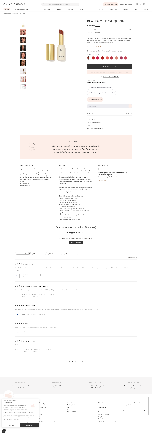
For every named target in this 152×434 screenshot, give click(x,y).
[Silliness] (111, 58)
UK (10, 431)
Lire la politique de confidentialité (11, 419)
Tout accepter (29, 425)
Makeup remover (103, 405)
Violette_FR (91, 17)
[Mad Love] (93, 58)
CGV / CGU (116, 431)
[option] (23, 24)
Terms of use (126, 431)
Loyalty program (41, 403)
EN (7, 431)
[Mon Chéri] (88, 58)
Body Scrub (101, 417)
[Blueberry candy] (121, 58)
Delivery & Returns (72, 405)
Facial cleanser (102, 407)
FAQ (68, 407)
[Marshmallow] (107, 58)
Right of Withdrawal (73, 412)
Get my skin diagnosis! (96, 99)
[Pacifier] (97, 58)
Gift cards (39, 414)
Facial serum (101, 410)
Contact (69, 403)
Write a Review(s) (76, 242)
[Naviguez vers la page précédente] (66, 361)
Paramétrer (11, 425)
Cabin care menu (41, 412)
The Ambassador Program (44, 417)
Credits (146, 431)
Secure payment (71, 410)
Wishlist (127, 113)
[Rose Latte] (125, 58)
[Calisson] (116, 58)
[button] (4, 431)
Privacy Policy (136, 431)
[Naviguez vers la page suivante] (85, 361)
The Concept (40, 419)
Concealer (101, 419)
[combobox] (39, 253)
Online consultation (42, 405)
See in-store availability (111, 76)
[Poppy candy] (102, 58)
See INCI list (102, 180)
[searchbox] (21, 253)
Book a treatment (126, 4)
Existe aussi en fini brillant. (95, 47)
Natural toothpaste (103, 414)
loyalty (93, 32)
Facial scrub (101, 412)
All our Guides (102, 403)
